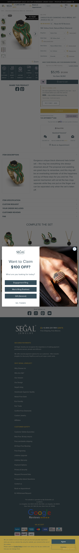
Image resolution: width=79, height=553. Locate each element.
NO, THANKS (21, 303)
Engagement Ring (20, 282)
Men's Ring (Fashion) (20, 289)
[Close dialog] (74, 249)
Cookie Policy (18, 547)
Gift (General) (20, 296)
